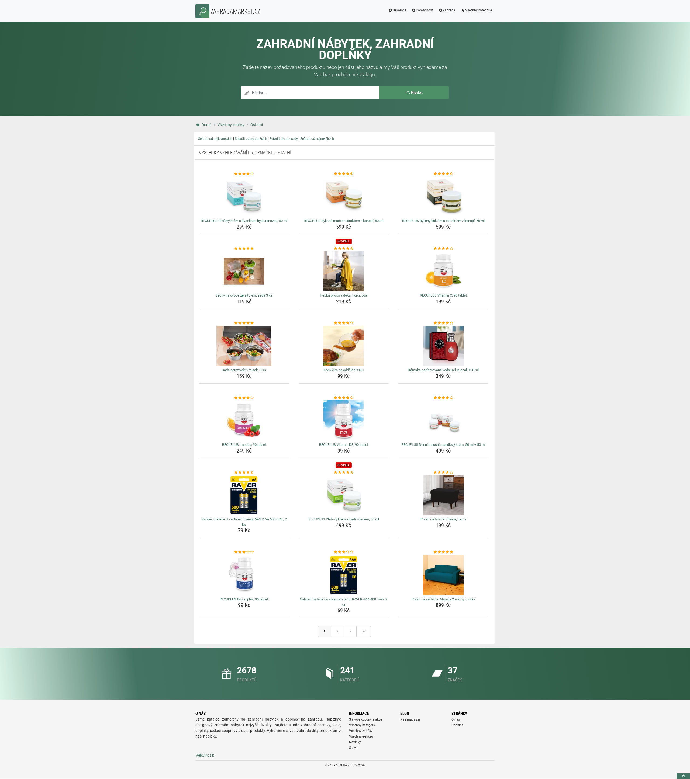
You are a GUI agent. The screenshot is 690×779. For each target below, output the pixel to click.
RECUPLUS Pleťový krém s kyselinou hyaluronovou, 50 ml (244, 221)
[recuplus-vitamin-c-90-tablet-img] (443, 271)
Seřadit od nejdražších (251, 139)
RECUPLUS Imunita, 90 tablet (244, 445)
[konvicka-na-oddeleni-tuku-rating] (344, 323)
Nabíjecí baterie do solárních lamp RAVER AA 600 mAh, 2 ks (244, 522)
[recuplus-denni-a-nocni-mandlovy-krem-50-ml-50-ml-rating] (443, 398)
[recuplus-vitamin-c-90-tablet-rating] (443, 248)
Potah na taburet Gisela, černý (443, 519)
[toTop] (683, 776)
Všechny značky (360, 731)
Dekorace (399, 10)
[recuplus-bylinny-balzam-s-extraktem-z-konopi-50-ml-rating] (443, 174)
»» (363, 631)
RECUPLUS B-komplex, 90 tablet (244, 599)
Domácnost (424, 10)
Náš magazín (410, 719)
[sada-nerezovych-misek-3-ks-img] (244, 346)
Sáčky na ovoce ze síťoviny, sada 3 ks (243, 295)
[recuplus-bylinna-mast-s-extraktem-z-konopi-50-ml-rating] (344, 174)
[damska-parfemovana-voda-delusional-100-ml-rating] (443, 323)
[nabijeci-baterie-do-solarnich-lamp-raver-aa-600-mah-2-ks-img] (244, 495)
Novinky (355, 742)
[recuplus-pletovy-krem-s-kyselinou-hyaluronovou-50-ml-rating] (244, 174)
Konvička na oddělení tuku (344, 370)
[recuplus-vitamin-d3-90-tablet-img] (344, 420)
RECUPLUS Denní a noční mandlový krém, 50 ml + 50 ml (443, 445)
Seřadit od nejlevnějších (215, 139)
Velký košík (205, 755)
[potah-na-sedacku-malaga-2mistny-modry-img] (443, 575)
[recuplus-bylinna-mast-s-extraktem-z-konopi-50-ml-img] (344, 196)
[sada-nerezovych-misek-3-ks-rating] (244, 323)
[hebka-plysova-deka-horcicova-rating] (344, 248)
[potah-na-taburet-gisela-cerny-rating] (443, 472)
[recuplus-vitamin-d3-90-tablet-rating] (344, 398)
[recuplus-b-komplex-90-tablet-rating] (244, 552)
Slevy (353, 748)
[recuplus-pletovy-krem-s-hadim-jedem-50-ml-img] (344, 495)
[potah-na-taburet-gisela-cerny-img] (443, 495)
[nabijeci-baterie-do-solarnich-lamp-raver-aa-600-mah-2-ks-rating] (244, 472)
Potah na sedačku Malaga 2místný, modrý (443, 599)
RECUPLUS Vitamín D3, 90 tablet (343, 445)
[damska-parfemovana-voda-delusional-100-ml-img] (443, 346)
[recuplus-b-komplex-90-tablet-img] (244, 575)
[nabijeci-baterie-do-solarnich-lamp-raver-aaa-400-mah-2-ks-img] (344, 575)
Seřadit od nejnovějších (317, 139)
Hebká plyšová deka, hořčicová (343, 295)
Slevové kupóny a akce (365, 719)
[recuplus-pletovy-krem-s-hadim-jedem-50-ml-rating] (344, 472)
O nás (455, 719)
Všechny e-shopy (361, 736)
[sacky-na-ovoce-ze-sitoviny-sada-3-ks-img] (244, 271)
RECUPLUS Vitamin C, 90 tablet (443, 295)
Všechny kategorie (478, 10)
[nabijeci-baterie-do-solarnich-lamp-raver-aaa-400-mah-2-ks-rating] (344, 552)
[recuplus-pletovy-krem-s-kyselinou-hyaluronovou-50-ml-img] (244, 196)
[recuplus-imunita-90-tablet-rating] (244, 398)
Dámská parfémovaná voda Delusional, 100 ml (443, 370)
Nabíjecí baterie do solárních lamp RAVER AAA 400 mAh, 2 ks (343, 602)
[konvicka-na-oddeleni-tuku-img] (344, 346)
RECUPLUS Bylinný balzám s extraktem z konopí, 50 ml (443, 221)
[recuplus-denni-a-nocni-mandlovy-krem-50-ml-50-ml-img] (443, 420)
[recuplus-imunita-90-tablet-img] (244, 420)
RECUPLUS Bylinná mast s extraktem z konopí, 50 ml (343, 221)
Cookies (457, 725)
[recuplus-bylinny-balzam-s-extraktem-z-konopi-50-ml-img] (443, 196)
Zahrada (449, 10)
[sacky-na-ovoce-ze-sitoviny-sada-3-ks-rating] (244, 248)
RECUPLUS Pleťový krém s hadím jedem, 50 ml (343, 519)
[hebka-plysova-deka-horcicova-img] (344, 271)
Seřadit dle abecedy (284, 139)
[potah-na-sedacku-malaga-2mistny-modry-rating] (443, 552)
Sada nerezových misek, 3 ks (244, 370)
